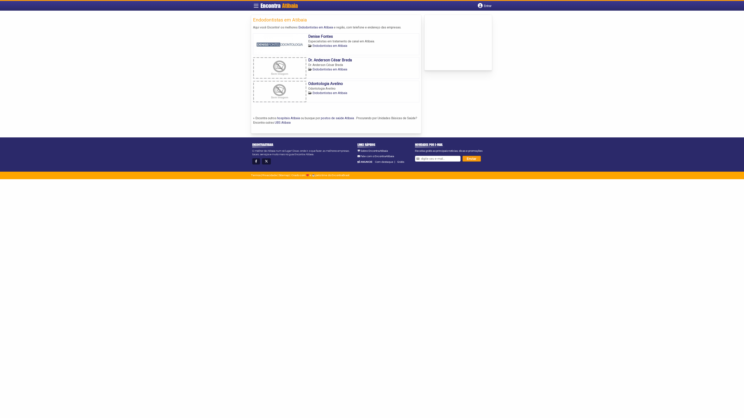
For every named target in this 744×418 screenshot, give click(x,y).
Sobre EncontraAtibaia (374, 150)
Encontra (279, 5)
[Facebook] (256, 161)
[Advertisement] (455, 43)
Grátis (400, 161)
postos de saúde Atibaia (337, 118)
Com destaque (384, 161)
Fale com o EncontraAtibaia (377, 156)
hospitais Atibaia (288, 118)
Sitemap (284, 175)
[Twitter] (266, 161)
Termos (256, 175)
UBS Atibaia (283, 122)
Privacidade (269, 175)
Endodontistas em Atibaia (315, 27)
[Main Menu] (256, 6)
